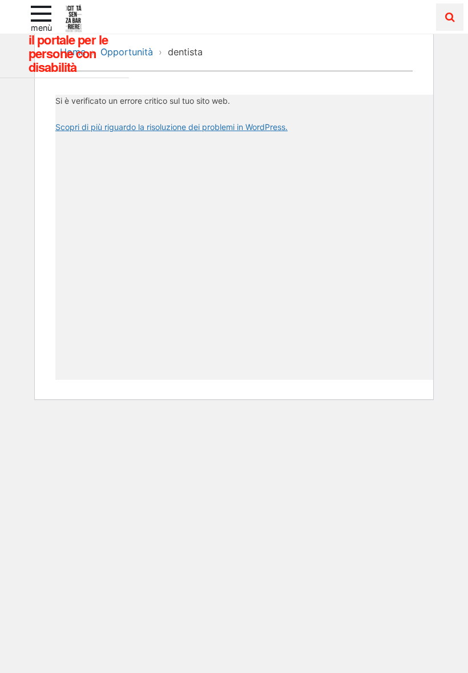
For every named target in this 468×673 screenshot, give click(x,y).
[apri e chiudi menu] (41, 12)
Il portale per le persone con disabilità (68, 53)
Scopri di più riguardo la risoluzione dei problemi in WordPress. (171, 127)
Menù (41, 28)
